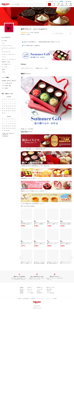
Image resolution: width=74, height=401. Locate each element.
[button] (69, 5)
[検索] (49, 8)
